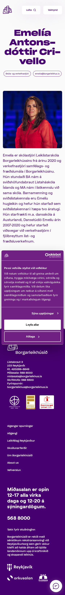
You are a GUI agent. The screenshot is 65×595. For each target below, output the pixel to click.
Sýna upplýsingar (43, 313)
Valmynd (53, 10)
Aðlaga (30, 336)
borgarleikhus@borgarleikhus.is (27, 387)
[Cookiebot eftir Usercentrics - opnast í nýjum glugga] (46, 255)
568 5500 (27, 380)
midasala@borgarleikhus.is (24, 376)
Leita (29, 10)
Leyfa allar (32, 324)
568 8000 (26, 373)
